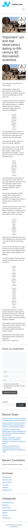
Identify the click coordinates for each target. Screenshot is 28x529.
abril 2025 (5, 487)
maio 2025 (5, 485)
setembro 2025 (6, 482)
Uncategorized (6, 518)
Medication (5, 505)
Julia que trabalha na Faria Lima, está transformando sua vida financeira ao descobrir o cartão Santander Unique (13, 424)
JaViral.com (17, 4)
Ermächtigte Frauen (8, 502)
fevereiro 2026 (6, 477)
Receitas (4, 515)
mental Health (6, 507)
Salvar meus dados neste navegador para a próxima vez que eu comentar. (14, 386)
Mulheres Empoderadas (9, 510)
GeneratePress (14, 526)
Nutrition (4, 512)
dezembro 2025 (7, 479)
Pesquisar (5, 402)
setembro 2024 (6, 490)
